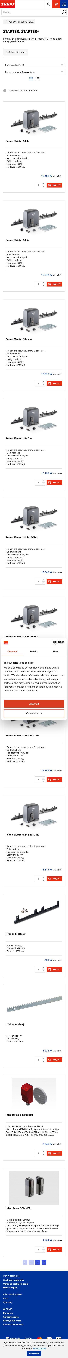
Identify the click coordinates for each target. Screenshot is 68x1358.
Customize (32, 713)
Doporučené (28, 72)
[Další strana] (37, 1262)
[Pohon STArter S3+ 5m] (34, 418)
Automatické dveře (13, 1324)
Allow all (34, 704)
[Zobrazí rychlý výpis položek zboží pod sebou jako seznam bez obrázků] (37, 79)
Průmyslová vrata (12, 1320)
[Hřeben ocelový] (34, 1004)
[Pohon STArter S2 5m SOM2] (34, 616)
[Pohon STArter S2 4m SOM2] (34, 517)
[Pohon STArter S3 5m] (34, 220)
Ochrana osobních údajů (15, 1283)
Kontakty (8, 1313)
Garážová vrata (11, 1316)
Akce (5, 1298)
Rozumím (34, 1353)
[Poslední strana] (44, 1262)
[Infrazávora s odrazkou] (34, 1094)
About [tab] (55, 651)
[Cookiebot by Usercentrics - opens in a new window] (50, 643)
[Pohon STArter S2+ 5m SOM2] (34, 814)
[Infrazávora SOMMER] (34, 1188)
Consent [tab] (12, 651)
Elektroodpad (10, 1287)
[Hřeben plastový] (34, 913)
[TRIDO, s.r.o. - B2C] (7, 4)
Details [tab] (34, 651)
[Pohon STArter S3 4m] (34, 121)
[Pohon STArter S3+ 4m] (34, 319)
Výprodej (7, 1302)
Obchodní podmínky (13, 1280)
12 (22, 65)
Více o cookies (39, 1348)
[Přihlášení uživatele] (48, 4)
